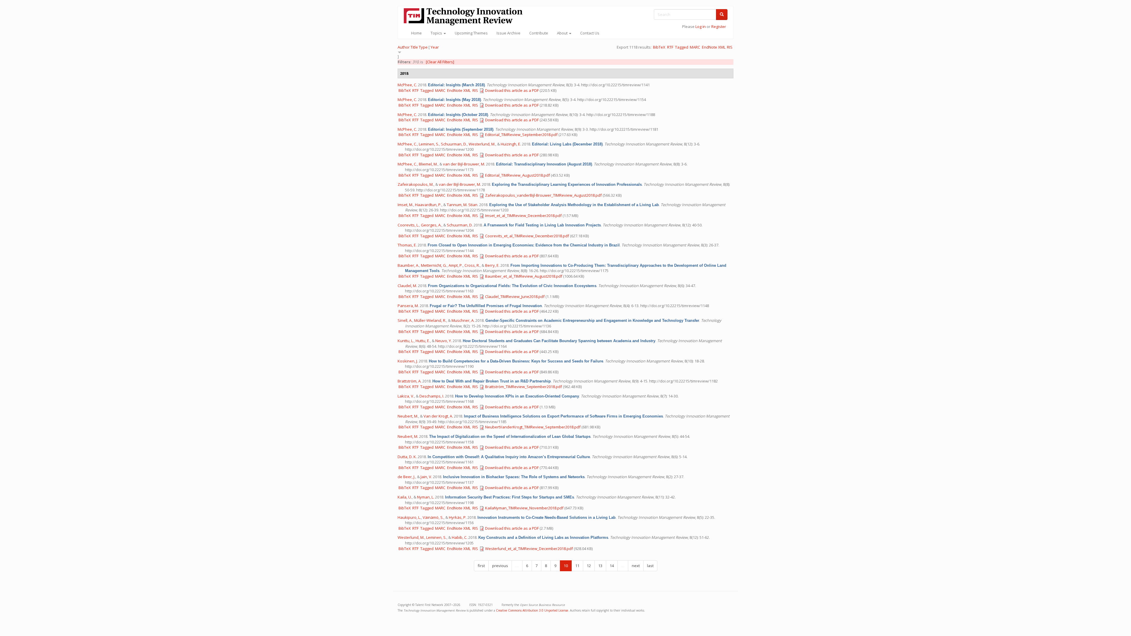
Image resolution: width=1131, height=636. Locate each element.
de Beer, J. (406, 476)
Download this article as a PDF (512, 90)
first (481, 565)
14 (612, 565)
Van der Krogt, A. (438, 416)
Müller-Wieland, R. (430, 320)
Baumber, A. (408, 265)
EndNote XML (713, 47)
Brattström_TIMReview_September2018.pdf (523, 386)
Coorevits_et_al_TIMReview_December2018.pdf (527, 235)
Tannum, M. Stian (462, 204)
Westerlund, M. (482, 144)
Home (416, 33)
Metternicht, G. (434, 265)
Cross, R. (472, 265)
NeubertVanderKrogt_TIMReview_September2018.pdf (533, 427)
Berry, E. (492, 265)
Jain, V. (426, 476)
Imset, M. (405, 204)
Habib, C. (459, 537)
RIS (729, 47)
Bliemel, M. (428, 164)
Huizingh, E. (511, 144)
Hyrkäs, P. (458, 517)
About (562, 33)
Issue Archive (508, 33)
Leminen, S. (429, 144)
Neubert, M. (408, 416)
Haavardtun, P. (428, 204)
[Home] (465, 16)
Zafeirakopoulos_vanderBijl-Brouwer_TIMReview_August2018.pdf (543, 195)
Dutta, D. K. (407, 456)
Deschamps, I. (431, 396)
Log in (700, 26)
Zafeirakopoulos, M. (416, 184)
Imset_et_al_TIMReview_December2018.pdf (523, 215)
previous (500, 565)
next (636, 565)
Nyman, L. (425, 497)
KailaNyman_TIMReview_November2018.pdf (524, 508)
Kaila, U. (405, 497)
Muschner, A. (463, 320)
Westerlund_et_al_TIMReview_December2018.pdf (529, 548)
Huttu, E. (423, 340)
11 (577, 565)
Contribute (538, 33)
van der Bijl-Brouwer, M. (464, 164)
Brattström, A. (409, 381)
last (650, 565)
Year (435, 47)
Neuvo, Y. (443, 340)
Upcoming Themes (471, 33)
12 (589, 565)
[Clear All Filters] (440, 61)
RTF (670, 47)
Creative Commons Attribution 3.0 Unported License (532, 610)
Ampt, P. (456, 265)
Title (414, 47)
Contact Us (589, 33)
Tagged (681, 47)
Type (423, 47)
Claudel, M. (407, 285)
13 (600, 565)
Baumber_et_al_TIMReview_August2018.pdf (523, 276)
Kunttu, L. (406, 340)
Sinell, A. (405, 320)
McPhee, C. (407, 84)
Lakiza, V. (406, 396)
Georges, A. (431, 225)
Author (404, 47)
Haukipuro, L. (409, 517)
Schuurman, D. (454, 144)
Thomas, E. (407, 245)
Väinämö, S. (433, 517)
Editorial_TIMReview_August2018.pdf (517, 175)
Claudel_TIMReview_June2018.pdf (515, 296)
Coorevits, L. (408, 225)
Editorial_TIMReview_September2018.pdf (521, 134)
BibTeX (659, 47)
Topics (437, 33)
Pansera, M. (408, 305)
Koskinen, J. (408, 361)
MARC (695, 47)
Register (718, 26)
